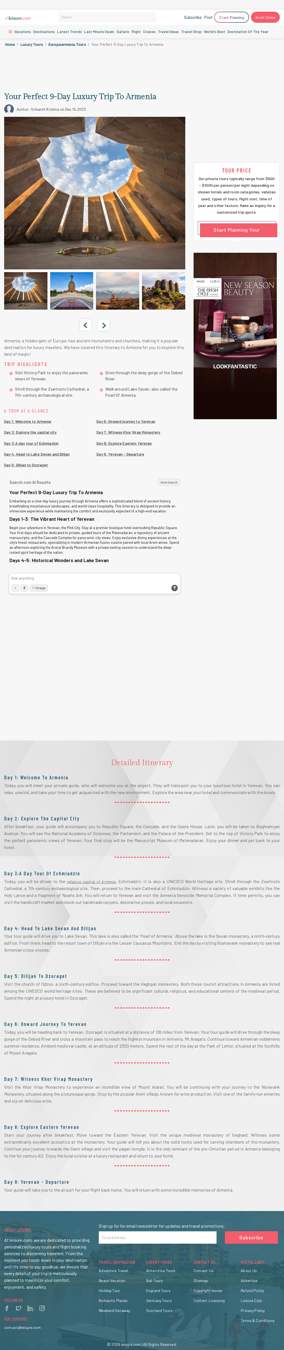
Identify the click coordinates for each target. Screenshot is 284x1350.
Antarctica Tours (160, 1270)
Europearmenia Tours (67, 44)
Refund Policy (252, 1290)
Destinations (44, 31)
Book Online (265, 17)
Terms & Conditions (258, 1320)
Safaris (122, 31)
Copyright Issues (208, 1290)
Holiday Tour (109, 1290)
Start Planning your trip (237, 231)
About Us (249, 1270)
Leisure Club (251, 1300)
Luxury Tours (32, 44)
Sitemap (201, 1280)
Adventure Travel (113, 1270)
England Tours (158, 1290)
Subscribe (193, 17)
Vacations (22, 31)
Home (10, 44)
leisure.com (131, 1344)
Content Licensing (209, 1300)
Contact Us (203, 1270)
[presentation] (85, 324)
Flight (136, 31)
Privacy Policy (253, 1310)
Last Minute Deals (99, 31)
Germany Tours (159, 1300)
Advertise (249, 1280)
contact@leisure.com (22, 1327)
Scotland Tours (159, 1310)
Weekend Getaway (114, 1310)
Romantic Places (113, 1300)
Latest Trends (69, 31)
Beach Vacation (112, 1280)
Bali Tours (154, 1280)
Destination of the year (247, 31)
